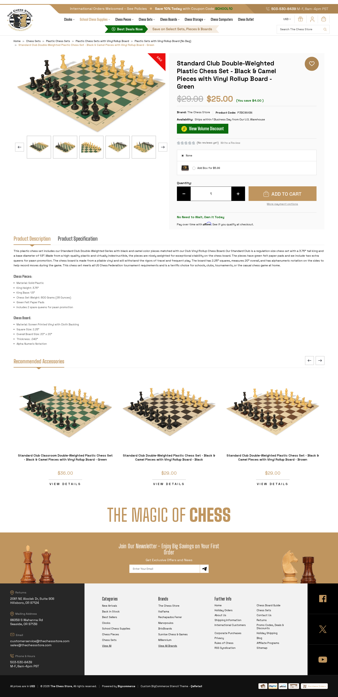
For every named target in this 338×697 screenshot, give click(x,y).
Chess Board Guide (268, 605)
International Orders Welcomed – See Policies (108, 8)
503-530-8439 (283, 9)
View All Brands (167, 645)
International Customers (230, 625)
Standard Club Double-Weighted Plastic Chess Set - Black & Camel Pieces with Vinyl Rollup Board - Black (169, 457)
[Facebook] (322, 598)
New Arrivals (109, 605)
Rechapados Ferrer (170, 617)
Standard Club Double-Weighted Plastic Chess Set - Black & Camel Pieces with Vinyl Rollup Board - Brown (273, 457)
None (189, 155)
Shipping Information (228, 620)
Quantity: (184, 183)
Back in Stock (111, 611)
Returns (262, 620)
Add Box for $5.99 (208, 168)
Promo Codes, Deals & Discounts (270, 626)
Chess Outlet (246, 19)
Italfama (163, 611)
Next (162, 147)
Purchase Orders (317, 686)
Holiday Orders (224, 610)
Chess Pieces (123, 19)
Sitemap (262, 648)
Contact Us (264, 615)
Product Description (32, 238)
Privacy (219, 638)
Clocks (68, 19)
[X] (322, 629)
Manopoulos (165, 623)
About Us (220, 615)
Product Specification (78, 238)
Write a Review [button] (230, 143)
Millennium (164, 640)
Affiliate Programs (268, 643)
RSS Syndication (225, 648)
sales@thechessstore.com (31, 645)
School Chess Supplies (94, 19)
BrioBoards (165, 628)
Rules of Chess (224, 643)
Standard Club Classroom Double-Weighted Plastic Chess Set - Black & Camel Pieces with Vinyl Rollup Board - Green (65, 457)
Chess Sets (145, 19)
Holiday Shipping (267, 633)
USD (286, 19)
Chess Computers (222, 19)
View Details (65, 484)
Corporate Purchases (228, 633)
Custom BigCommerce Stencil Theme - (165, 686)
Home (218, 605)
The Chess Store (168, 605)
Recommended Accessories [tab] (39, 361)
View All (106, 645)
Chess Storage (194, 19)
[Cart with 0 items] (323, 20)
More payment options (282, 204)
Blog (259, 638)
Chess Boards (168, 19)
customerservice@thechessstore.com (40, 641)
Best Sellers (109, 617)
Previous (19, 147)
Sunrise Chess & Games (173, 634)
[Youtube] (322, 659)
